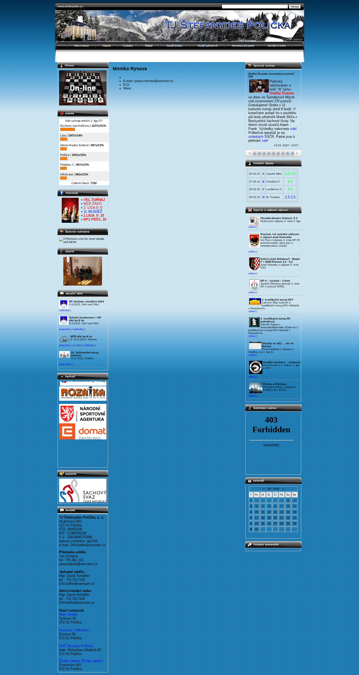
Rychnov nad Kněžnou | (83, 125)
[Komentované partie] (243, 46)
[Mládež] (149, 46)
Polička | (73, 154)
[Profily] (128, 46)
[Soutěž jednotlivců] (208, 46)
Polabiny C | (74, 164)
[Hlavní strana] (75, 46)
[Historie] (107, 46)
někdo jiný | (74, 174)
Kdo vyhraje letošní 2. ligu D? (83, 120)
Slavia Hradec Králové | (82, 145)
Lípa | (71, 135)
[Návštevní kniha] (283, 46)
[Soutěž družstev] (175, 46)
